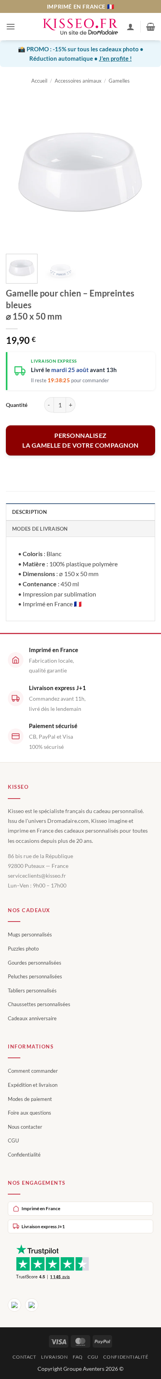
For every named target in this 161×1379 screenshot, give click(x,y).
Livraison (54, 1357)
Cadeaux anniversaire (32, 1018)
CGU (13, 1140)
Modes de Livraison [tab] (40, 529)
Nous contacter (25, 1127)
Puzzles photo (23, 948)
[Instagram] (31, 1305)
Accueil (39, 81)
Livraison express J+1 (43, 1226)
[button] (10, 26)
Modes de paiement (30, 1099)
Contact (24, 1357)
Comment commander (33, 1071)
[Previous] (19, 171)
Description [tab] (29, 512)
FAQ (78, 1357)
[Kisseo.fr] (80, 27)
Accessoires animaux (78, 81)
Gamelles (119, 81)
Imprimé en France (40, 1208)
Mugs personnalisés (30, 934)
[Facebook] (14, 1305)
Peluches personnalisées (35, 976)
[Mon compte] (130, 26)
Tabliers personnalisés (32, 990)
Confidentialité (24, 1154)
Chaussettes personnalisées (39, 1004)
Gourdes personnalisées (34, 963)
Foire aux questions (29, 1113)
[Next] (142, 171)
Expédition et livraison (32, 1085)
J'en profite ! (115, 58)
